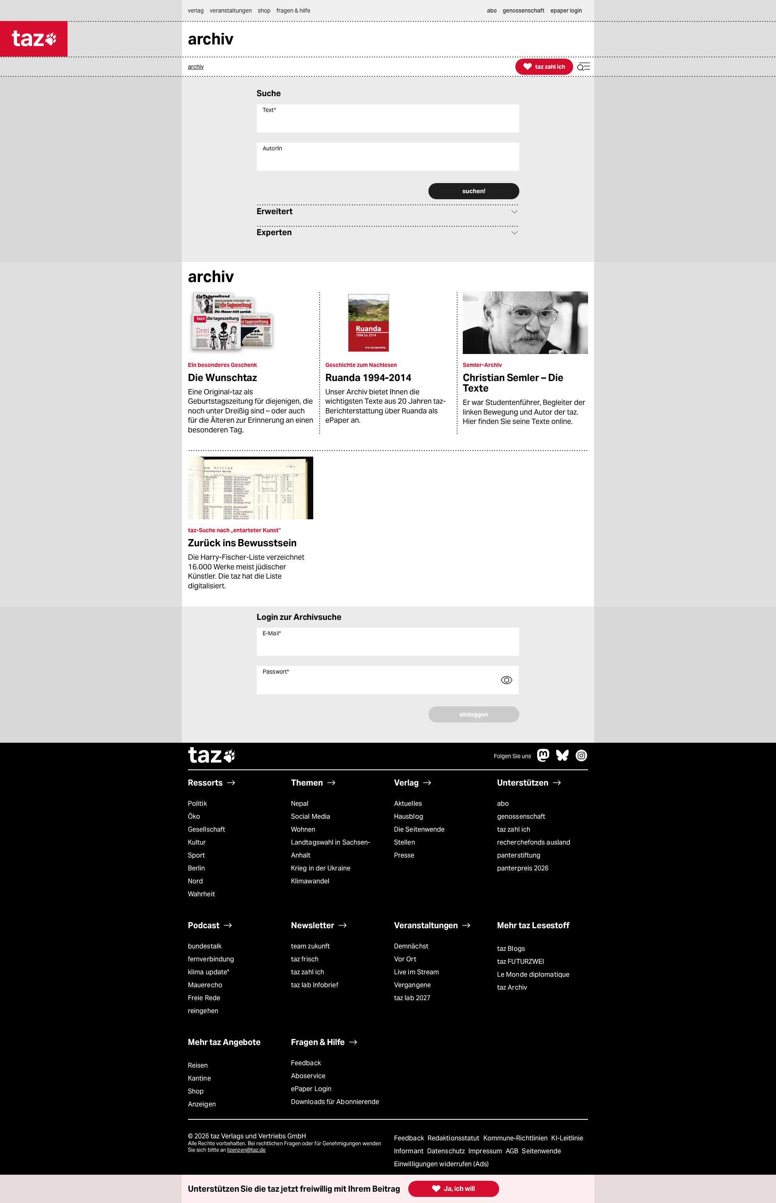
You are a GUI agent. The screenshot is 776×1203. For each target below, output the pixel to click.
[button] (583, 67)
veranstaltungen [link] (231, 10)
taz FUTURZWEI (520, 961)
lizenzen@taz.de (246, 1149)
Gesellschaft (206, 829)
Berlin (196, 868)
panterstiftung (518, 855)
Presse (404, 855)
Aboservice (308, 1076)
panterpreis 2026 (523, 868)
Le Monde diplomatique (533, 974)
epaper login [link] (566, 10)
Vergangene (412, 985)
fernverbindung (211, 959)
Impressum (486, 1151)
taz (212, 756)
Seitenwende (541, 1151)
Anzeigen (202, 1104)
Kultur (197, 842)
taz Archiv (512, 987)
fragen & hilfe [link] (293, 10)
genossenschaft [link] (523, 10)
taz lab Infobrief (314, 985)
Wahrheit (201, 894)
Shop (196, 1091)
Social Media (310, 816)
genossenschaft (521, 816)
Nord (195, 881)
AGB (513, 1151)
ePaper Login (311, 1089)
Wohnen (303, 829)
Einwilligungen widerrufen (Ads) (441, 1164)
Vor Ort (405, 959)
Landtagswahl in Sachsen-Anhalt (330, 849)
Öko (194, 816)
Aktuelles (408, 803)
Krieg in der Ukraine (320, 868)
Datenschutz (446, 1151)
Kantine (199, 1078)
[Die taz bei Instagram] (581, 759)
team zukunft (310, 946)
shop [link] (264, 10)
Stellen (404, 842)
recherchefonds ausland (533, 842)
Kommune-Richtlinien (516, 1138)
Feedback (306, 1063)
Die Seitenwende (419, 829)
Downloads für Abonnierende (335, 1102)
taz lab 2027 (412, 998)
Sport (196, 855)
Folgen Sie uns (512, 756)
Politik (197, 803)
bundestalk (204, 946)
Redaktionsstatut (454, 1138)
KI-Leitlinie (567, 1138)
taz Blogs (511, 948)
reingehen (203, 1011)
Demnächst (411, 946)
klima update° (208, 972)
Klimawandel (310, 881)
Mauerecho (205, 985)
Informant (409, 1151)
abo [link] (492, 10)
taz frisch (304, 959)
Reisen (198, 1065)
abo (503, 803)
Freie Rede (204, 998)
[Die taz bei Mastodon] (543, 759)
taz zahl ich (513, 829)
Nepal (299, 803)
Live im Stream (416, 972)
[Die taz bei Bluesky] (562, 759)
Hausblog (408, 816)
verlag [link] (196, 10)
